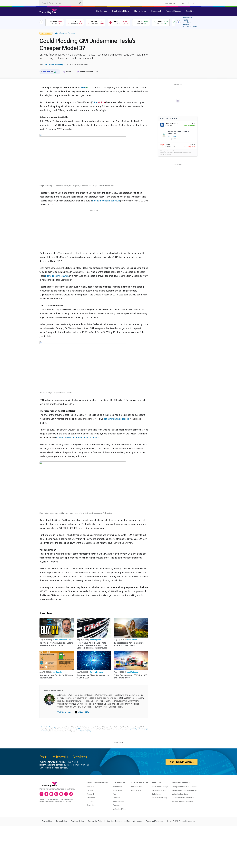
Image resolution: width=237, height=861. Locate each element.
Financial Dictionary (159, 798)
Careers (90, 790)
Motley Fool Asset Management (184, 787)
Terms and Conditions (154, 821)
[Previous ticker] (41, 22)
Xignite (58, 801)
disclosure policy (85, 731)
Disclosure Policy (77, 821)
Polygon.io (67, 801)
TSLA (95, 102)
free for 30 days (78, 729)
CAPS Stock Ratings (160, 787)
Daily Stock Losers (189, 27)
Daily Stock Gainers (186, 23)
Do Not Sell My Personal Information (181, 821)
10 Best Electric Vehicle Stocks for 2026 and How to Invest (129, 644)
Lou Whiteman (132, 672)
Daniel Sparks (95, 640)
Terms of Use (47, 821)
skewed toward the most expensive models (77, 437)
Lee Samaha (57, 672)
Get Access (172, 137)
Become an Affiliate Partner (182, 802)
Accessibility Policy (95, 821)
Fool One (116, 805)
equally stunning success (116, 419)
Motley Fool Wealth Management (185, 790)
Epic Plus (116, 798)
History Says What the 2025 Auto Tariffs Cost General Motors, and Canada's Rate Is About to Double (92, 645)
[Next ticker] (178, 22)
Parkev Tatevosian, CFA (61, 640)
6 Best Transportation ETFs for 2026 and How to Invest (130, 676)
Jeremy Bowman (96, 672)
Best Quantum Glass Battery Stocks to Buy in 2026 (93, 676)
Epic (114, 794)
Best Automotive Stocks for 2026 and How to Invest (56, 676)
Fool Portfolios (118, 802)
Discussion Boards (159, 790)
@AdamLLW (83, 712)
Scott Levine (132, 640)
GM (83, 87)
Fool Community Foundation (183, 798)
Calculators (156, 794)
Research (90, 794)
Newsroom (91, 798)
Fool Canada (136, 790)
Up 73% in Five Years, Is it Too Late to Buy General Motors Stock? (56, 644)
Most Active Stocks (187, 19)
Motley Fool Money (120, 809)
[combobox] (61, 3)
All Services (117, 787)
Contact (90, 802)
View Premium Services (181, 762)
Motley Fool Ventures (180, 794)
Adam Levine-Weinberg (52, 65)
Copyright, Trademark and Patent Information (124, 821)
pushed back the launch (57, 276)
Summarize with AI (87, 72)
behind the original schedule (106, 200)
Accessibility (170, 3)
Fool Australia (136, 787)
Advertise (90, 805)
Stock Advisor (118, 790)
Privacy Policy (61, 821)
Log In (183, 3)
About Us (90, 787)
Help (193, 3)
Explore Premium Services (64, 33)
